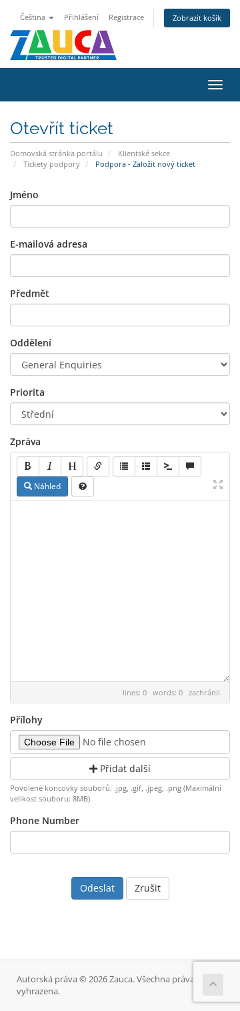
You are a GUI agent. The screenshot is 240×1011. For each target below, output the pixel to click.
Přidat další (124, 768)
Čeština (33, 17)
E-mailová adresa (48, 244)
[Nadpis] (72, 466)
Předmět (29, 293)
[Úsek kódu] (168, 466)
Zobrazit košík (197, 18)
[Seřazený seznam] (146, 466)
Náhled (46, 486)
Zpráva (25, 441)
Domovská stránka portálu (56, 153)
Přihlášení (81, 17)
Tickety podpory (51, 164)
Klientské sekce (144, 153)
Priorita (27, 392)
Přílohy (26, 719)
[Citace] (190, 466)
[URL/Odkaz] (98, 466)
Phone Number (44, 820)
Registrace (126, 17)
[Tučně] (28, 466)
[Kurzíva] (50, 466)
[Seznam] (124, 466)
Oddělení (30, 342)
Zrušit (148, 888)
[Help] (82, 486)
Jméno (24, 194)
